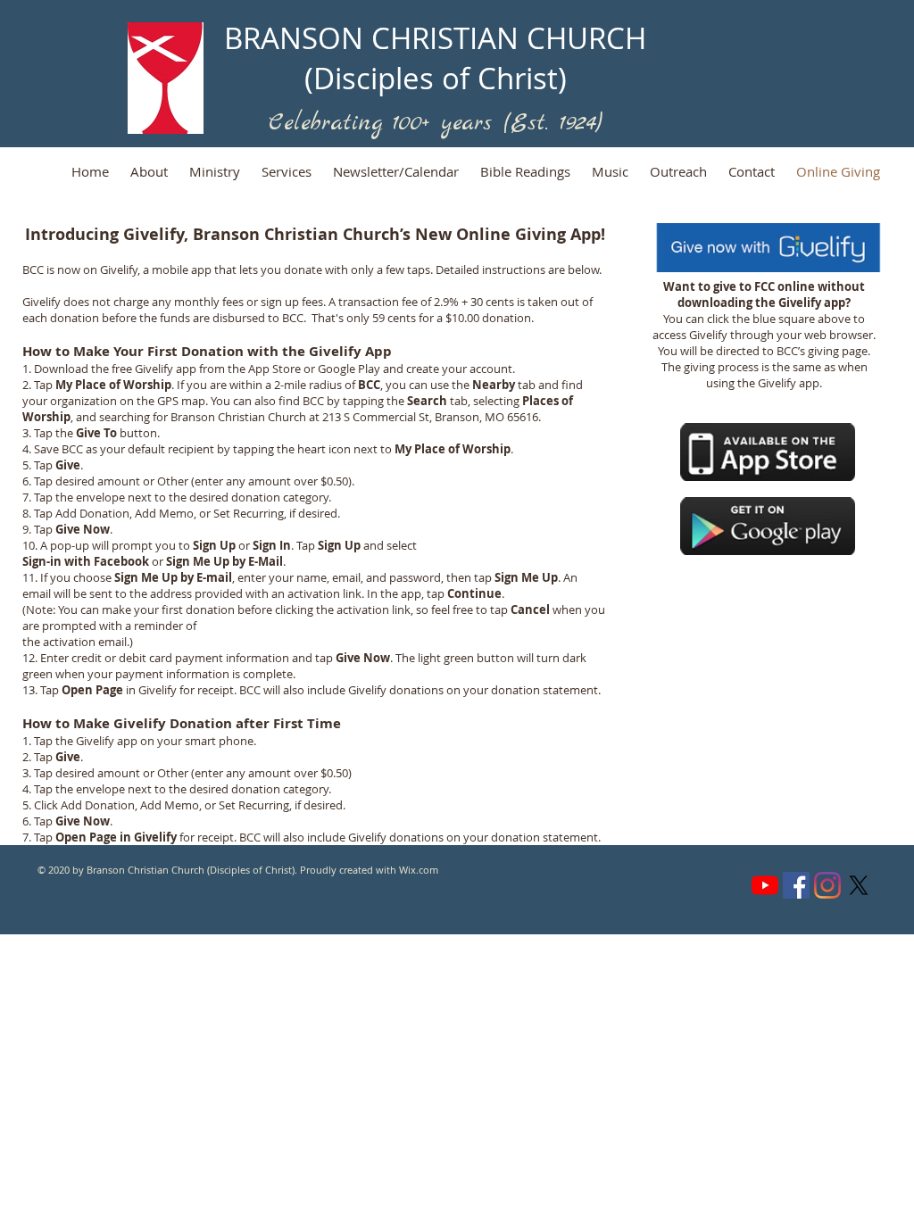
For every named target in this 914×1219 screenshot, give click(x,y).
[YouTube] (765, 885)
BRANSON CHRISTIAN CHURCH (435, 38)
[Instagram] (827, 885)
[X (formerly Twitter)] (858, 885)
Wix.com (418, 869)
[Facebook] (796, 885)
